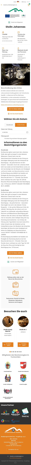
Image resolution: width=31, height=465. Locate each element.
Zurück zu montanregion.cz (16, 456)
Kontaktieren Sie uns (14, 449)
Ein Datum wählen (16, 109)
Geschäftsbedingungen (15, 458)
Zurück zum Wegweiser (17, 22)
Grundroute (9, 125)
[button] (10, 351)
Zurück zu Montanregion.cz (10, 5)
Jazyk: (14, 1)
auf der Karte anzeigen (7, 40)
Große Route (21, 125)
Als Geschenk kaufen (16, 114)
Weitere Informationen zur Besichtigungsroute (12, 104)
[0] (28, 5)
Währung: (25, 1)
